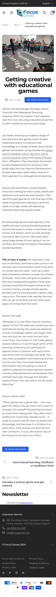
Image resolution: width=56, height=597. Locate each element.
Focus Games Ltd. (23, 593)
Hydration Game (19, 154)
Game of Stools (42, 157)
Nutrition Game (39, 154)
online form (26, 502)
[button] (4, 12)
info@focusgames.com (18, 532)
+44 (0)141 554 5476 (16, 528)
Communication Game (15, 157)
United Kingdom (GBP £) (14, 3)
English (46, 3)
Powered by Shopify (38, 593)
